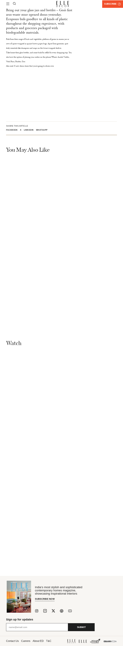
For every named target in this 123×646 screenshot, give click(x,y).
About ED (38, 641)
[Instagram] (36, 611)
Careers (25, 641)
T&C (48, 641)
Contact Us (12, 641)
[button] (13, 130)
